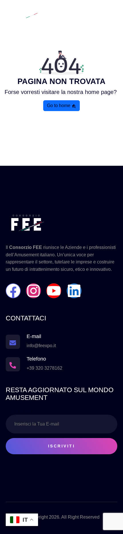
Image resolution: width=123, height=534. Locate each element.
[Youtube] (53, 290)
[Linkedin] (74, 290)
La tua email (18, 411)
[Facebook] (13, 290)
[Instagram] (33, 290)
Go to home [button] (59, 105)
